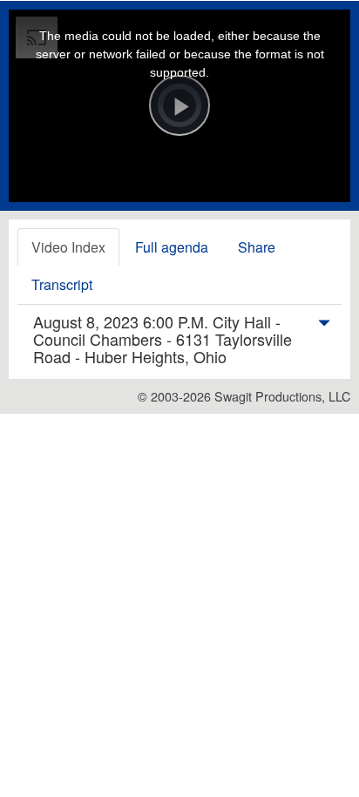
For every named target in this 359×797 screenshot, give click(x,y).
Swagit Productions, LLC (282, 396)
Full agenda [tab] (171, 247)
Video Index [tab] (68, 247)
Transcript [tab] (61, 284)
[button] (324, 326)
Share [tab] (256, 247)
